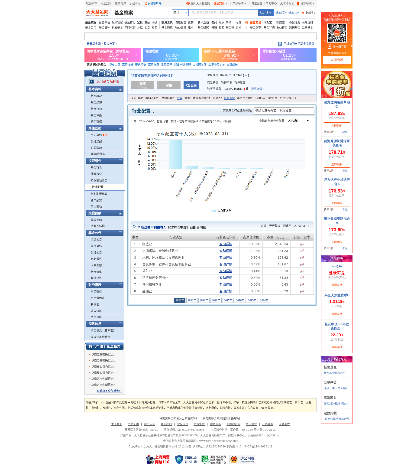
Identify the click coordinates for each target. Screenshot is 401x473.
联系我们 (166, 424)
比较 (191, 22)
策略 (214, 27)
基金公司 (294, 12)
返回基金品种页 (108, 81)
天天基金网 (94, 44)
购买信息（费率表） (103, 330)
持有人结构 (98, 226)
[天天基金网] (97, 12)
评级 (154, 22)
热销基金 (294, 27)
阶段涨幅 (96, 148)
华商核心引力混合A (103, 367)
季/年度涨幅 (98, 154)
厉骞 (179, 98)
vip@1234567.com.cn (191, 429)
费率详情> (257, 89)
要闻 (214, 22)
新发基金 (117, 27)
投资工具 (167, 22)
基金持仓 (96, 167)
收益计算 (180, 27)
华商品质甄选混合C (103, 360)
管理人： (224, 98)
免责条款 (199, 424)
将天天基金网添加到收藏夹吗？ (222, 418)
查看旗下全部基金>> (109, 391)
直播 (238, 27)
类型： (197, 98)
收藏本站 (91, 3)
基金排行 (130, 22)
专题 (238, 22)
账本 (191, 27)
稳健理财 (294, 22)
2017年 (228, 300)
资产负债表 (98, 298)
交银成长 (232, 64)
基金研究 (203, 27)
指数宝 (280, 22)
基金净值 (104, 22)
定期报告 (96, 259)
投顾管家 (117, 22)
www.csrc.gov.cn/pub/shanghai (218, 441)
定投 (140, 22)
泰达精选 (140, 64)
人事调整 (96, 265)
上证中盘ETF (216, 64)
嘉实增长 (127, 64)
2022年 (192, 300)
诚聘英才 (284, 424)
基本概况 (96, 96)
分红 (140, 27)
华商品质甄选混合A (103, 354)
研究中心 (149, 424)
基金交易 (219, 3)
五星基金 (307, 27)
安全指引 (182, 424)
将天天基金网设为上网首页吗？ (178, 418)
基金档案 (123, 12)
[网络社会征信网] (186, 459)
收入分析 (96, 311)
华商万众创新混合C (103, 379)
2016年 (240, 300)
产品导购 (238, 3)
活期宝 (268, 22)
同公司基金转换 (100, 337)
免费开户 (120, 3)
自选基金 (256, 3)
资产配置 (96, 200)
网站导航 (306, 3)
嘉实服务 (153, 64)
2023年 (180, 300)
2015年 (252, 300)
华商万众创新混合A (103, 385)
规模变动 (96, 220)
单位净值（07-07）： (228, 75)
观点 (221, 22)
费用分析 (96, 317)
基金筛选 (167, 27)
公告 (147, 27)
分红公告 (96, 252)
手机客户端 (155, 3)
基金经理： (172, 98)
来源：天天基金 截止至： (283, 226)
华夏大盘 (114, 64)
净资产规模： (267, 98)
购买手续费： (235, 89)
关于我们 (116, 424)
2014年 (264, 300)
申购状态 (130, 27)
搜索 (265, 13)
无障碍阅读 (287, 3)
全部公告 (96, 239)
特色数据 (96, 121)
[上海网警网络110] (158, 459)
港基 (147, 22)
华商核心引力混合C (103, 373)
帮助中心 (271, 3)
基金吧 (230, 27)
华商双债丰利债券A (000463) (152, 75)
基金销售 (96, 272)
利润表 (95, 304)
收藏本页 (309, 12)
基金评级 (96, 115)
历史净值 (96, 135)
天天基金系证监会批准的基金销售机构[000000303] (165, 435)
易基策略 (166, 64)
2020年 (216, 300)
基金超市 (255, 27)
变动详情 (225, 244)
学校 (228, 22)
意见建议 (251, 424)
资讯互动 (203, 22)
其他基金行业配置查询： (238, 110)
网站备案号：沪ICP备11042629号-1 (249, 446)
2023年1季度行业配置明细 (171, 227)
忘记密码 (134, 3)
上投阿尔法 (200, 64)
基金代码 (281, 12)
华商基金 (229, 98)
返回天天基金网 (200, 3)
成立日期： (145, 98)
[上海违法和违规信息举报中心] (214, 459)
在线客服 (267, 424)
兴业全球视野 (182, 64)
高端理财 (307, 22)
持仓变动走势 (99, 180)
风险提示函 (233, 424)
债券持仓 (96, 174)
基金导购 (269, 27)
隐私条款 (215, 424)
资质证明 (133, 424)
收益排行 (282, 27)
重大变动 (96, 206)
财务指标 (96, 291)
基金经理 (96, 102)
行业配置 (97, 187)
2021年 (204, 300)
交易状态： (226, 82)
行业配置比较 (99, 194)
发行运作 (96, 246)
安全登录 (106, 3)
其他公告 (96, 278)
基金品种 (104, 27)
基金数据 (90, 22)
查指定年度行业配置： (273, 121)
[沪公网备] (242, 459)
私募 (154, 27)
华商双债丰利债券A (151, 227)
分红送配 (96, 141)
